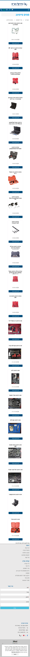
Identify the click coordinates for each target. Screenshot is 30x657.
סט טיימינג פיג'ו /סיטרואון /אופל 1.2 (15, 24)
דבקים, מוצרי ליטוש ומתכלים (22, 575)
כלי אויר (27, 566)
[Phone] (1, 10)
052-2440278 (21, 632)
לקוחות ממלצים (25, 555)
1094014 (14, 114)
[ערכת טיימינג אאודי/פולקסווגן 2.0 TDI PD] (13, 211)
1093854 (14, 312)
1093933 (14, 188)
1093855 (14, 287)
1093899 (14, 213)
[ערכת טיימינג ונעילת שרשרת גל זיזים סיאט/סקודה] (15, 261)
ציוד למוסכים (26, 568)
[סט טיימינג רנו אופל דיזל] (14, 335)
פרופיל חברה (26, 550)
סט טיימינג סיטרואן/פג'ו (15, 494)
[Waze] (12, 10)
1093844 (14, 89)
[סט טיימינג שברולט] (14, 434)
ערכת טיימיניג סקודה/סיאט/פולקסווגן (15, 148)
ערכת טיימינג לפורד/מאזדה (15, 222)
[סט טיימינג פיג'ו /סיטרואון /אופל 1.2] (15, 37)
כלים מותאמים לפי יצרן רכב (22, 571)
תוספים (27, 573)
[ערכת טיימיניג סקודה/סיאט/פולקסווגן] (13, 161)
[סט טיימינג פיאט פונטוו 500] (14, 459)
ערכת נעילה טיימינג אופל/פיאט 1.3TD (15, 73)
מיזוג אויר (27, 578)
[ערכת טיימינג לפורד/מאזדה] (15, 236)
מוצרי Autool (25, 580)
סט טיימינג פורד (15, 519)
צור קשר (27, 557)
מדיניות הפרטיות (16, 652)
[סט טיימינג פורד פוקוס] (14, 409)
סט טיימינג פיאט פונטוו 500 (15, 445)
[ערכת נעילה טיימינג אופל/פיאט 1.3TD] (15, 87)
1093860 (14, 262)
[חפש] (10, 10)
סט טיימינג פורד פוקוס (15, 395)
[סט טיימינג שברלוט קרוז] (14, 360)
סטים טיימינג (22, 14)
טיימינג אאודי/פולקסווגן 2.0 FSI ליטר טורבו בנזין (15, 123)
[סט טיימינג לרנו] (15, 385)
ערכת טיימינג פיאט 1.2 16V (15, 296)
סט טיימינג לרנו (15, 370)
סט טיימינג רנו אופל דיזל (15, 321)
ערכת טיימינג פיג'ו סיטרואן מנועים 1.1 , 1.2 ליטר (15, 98)
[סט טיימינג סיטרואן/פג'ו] (15, 509)
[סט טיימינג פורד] (15, 533)
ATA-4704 (14, 486)
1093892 (14, 238)
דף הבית (27, 548)
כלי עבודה (26, 563)
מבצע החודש (26, 552)
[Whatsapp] (4, 10)
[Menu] (29, 10)
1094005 (14, 163)
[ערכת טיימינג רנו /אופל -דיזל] (13, 186)
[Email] (7, 10)
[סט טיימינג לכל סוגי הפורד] (14, 484)
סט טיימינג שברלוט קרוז (15, 345)
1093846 (14, 64)
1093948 (14, 138)
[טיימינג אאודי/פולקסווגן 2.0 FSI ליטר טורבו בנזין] (15, 137)
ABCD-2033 (14, 39)
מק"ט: (18, 39)
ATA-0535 (14, 386)
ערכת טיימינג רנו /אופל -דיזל (15, 172)
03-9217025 (21, 628)
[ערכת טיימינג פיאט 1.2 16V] (15, 310)
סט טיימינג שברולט (15, 420)
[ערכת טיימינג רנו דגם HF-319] (15, 62)
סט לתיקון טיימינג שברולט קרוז (17, 278)
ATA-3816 (14, 362)
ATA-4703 (14, 411)
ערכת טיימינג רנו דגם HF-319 (15, 48)
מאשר (15, 654)
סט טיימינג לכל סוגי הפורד (15, 469)
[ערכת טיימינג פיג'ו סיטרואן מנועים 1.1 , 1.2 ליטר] (13, 112)
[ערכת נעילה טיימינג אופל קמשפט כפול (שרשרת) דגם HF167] (15, 285)
